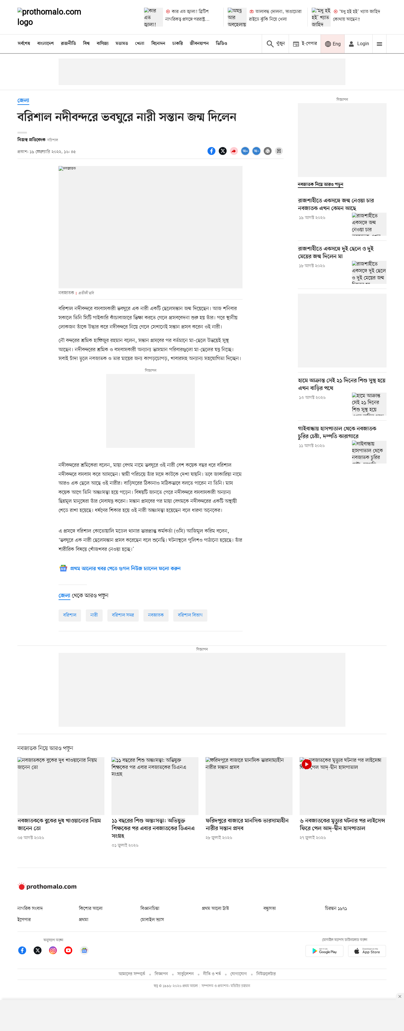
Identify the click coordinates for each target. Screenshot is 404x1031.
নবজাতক (156, 615)
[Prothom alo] (57, 17)
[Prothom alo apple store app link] (367, 952)
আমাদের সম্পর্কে (132, 974)
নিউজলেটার (266, 974)
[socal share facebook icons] (212, 154)
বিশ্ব (86, 43)
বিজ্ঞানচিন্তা (149, 908)
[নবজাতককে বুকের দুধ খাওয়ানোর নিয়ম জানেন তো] (60, 786)
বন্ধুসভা (270, 908)
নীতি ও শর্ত (212, 974)
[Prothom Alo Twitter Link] (40, 951)
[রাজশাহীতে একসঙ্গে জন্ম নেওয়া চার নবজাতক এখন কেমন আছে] (369, 224)
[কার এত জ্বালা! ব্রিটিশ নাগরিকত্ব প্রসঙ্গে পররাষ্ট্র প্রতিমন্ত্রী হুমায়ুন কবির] (153, 17)
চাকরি (177, 43)
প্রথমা (83, 920)
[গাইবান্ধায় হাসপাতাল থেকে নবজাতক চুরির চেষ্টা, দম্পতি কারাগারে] (369, 452)
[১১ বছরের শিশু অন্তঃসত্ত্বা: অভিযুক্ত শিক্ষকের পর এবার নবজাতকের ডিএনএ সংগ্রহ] (154, 786)
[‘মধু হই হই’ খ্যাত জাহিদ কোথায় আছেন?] (321, 17)
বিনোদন (158, 43)
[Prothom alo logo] (47, 888)
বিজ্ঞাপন (161, 974)
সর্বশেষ (24, 43)
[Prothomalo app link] (324, 952)
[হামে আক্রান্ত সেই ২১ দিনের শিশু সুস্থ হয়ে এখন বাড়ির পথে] (369, 404)
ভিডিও (221, 43)
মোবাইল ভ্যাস (152, 920)
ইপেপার (24, 920)
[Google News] (84, 951)
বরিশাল (69, 615)
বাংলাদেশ (45, 43)
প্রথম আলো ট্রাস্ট (215, 908)
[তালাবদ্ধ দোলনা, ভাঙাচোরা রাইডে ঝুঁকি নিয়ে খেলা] (237, 17)
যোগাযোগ (238, 974)
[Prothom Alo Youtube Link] (71, 951)
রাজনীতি (68, 43)
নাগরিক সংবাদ (30, 908)
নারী (94, 615)
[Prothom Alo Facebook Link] (25, 951)
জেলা (23, 100)
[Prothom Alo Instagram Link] (56, 951)
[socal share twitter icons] (223, 154)
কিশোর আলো (91, 908)
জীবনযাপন (199, 43)
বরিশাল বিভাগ (190, 615)
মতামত (122, 43)
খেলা (139, 43)
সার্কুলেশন (185, 974)
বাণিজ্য (103, 43)
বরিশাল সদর (123, 615)
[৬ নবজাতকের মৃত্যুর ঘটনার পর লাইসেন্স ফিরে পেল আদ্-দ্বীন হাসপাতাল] (343, 786)
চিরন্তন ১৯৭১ (336, 908)
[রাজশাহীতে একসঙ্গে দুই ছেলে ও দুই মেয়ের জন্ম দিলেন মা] (369, 272)
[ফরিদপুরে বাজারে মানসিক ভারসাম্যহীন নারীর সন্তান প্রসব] (249, 786)
